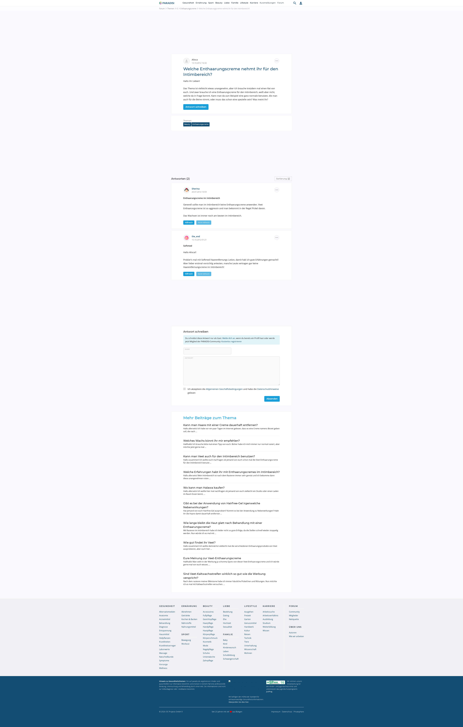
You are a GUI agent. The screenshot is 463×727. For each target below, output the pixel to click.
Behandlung (164, 623)
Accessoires (208, 611)
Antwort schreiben (195, 107)
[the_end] (187, 237)
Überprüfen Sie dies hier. (239, 702)
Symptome (164, 660)
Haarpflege (208, 623)
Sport (211, 3)
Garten (247, 619)
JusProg (269, 691)
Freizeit (247, 615)
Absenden (272, 398)
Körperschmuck (210, 638)
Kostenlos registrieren (231, 341)
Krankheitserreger (167, 645)
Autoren (292, 632)
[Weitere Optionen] (277, 61)
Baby (225, 640)
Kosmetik (207, 641)
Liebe (227, 3)
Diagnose (163, 626)
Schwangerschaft (231, 659)
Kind (225, 643)
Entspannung (165, 630)
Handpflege (208, 626)
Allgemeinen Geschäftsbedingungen (224, 389)
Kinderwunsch (229, 647)
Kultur (247, 630)
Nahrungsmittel (188, 626)
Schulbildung (229, 655)
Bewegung (186, 640)
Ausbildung (268, 619)
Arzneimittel (164, 619)
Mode (205, 645)
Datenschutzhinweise (268, 389)
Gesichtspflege (209, 619)
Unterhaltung (250, 645)
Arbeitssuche (269, 611)
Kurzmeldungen (268, 3)
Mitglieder (293, 615)
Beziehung (227, 611)
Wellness (163, 668)
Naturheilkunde (166, 656)
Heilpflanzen (164, 638)
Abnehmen (186, 611)
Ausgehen (248, 611)
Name (187, 349)
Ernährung (201, 3)
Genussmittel (250, 623)
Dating (226, 615)
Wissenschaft (250, 649)
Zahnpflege (208, 660)
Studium (266, 623)
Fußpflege (207, 615)
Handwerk (249, 626)
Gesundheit (188, 3)
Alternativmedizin (167, 611)
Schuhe (206, 653)
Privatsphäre (299, 711)
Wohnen (248, 653)
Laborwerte (164, 649)
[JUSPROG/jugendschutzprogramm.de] (275, 682)
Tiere (246, 641)
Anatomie (163, 615)
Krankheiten (164, 641)
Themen (170, 8)
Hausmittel (164, 634)
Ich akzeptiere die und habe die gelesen (233, 391)
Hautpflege (208, 630)
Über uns (295, 627)
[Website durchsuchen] (295, 3)
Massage (163, 653)
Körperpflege (209, 634)
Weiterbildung (269, 626)
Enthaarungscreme (188, 8)
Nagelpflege (208, 649)
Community (294, 611)
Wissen (266, 630)
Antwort (189, 358)
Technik (247, 638)
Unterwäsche (209, 656)
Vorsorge (163, 664)
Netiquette (294, 619)
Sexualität (227, 626)
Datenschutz (287, 711)
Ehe (224, 619)
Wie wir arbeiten (296, 636)
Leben (226, 651)
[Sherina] (187, 189)
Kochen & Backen (189, 619)
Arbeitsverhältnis (270, 615)
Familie (234, 3)
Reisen (247, 634)
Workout (185, 643)
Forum (280, 3)
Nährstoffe (186, 623)
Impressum (275, 711)
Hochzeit (227, 623)
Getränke (185, 615)
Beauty (218, 3)
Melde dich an (228, 338)
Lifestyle (244, 3)
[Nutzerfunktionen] (301, 3)
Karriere (254, 3)
